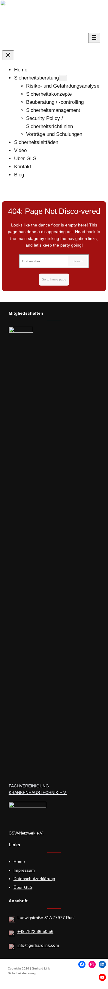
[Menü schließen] (8, 55)
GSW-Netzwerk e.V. (26, 833)
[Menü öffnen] (94, 38)
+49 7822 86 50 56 (35, 931)
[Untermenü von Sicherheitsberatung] (63, 78)
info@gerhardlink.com (38, 945)
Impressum (24, 870)
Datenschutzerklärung (34, 878)
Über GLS (23, 887)
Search (77, 261)
